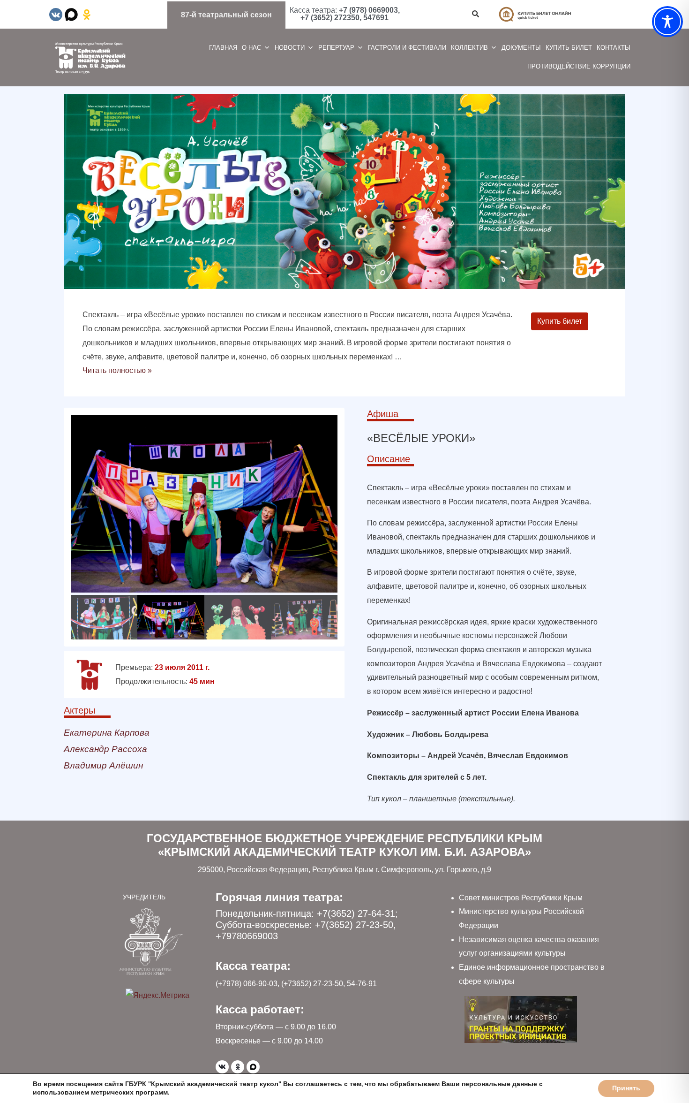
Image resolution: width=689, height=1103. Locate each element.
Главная (223, 47)
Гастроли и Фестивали (407, 47)
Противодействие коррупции (578, 66)
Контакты (613, 47)
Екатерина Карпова (107, 733)
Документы (521, 47)
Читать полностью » (117, 370)
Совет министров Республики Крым (521, 898)
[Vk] (222, 1066)
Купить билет (569, 47)
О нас (251, 47)
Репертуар (336, 47)
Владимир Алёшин (103, 765)
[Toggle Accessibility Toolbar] (667, 21)
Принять (626, 1088)
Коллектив (469, 47)
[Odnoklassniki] (237, 1066)
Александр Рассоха (105, 749)
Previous (61, 525)
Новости (290, 47)
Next (347, 525)
